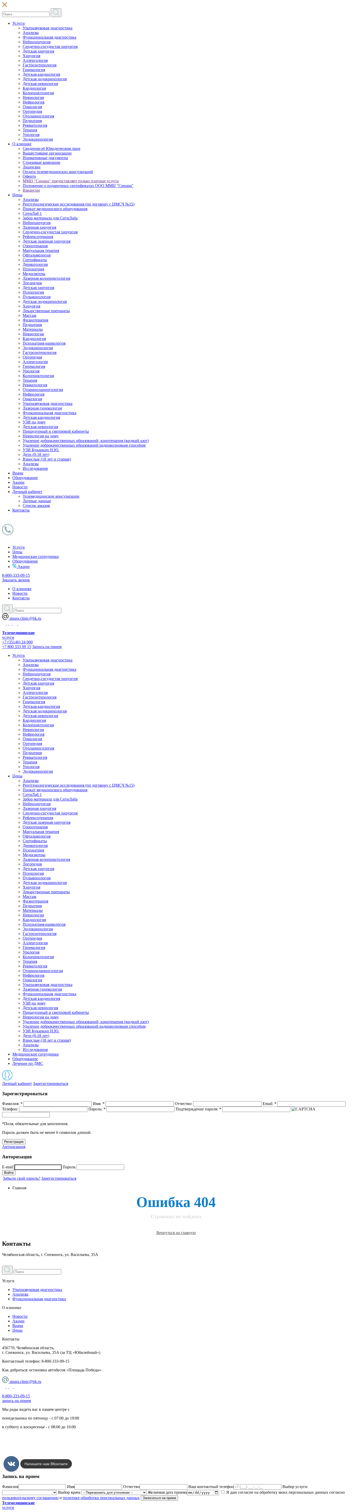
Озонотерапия (35, 246)
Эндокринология (38, 139)
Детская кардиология (41, 74)
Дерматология (35, 264)
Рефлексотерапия (38, 236)
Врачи (17, 473)
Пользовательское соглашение (28, 1444)
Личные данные (37, 501)
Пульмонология (37, 297)
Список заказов (36, 505)
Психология (33, 292)
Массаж (29, 315)
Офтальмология (37, 255)
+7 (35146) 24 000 (17, 642)
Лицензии (31, 167)
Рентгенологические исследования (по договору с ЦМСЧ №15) (79, 204)
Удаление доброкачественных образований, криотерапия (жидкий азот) (86, 440)
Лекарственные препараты (46, 311)
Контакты (21, 510)
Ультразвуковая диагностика (47, 28)
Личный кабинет (27, 491)
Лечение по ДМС (27, 1063)
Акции (18, 482)
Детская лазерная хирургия (46, 241)
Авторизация (13, 1146)
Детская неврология (40, 83)
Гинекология (34, 69)
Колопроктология (38, 93)
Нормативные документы (45, 158)
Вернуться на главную (176, 1232)
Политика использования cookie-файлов (37, 1453)
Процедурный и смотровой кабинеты (56, 431)
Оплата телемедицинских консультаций (58, 171)
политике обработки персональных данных (101, 1498)
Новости (20, 487)
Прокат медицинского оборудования (55, 209)
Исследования (35, 468)
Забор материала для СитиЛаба (50, 218)
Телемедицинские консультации (51, 496)
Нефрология (33, 102)
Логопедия (32, 283)
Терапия (30, 130)
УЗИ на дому (34, 422)
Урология (31, 134)
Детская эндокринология (45, 79)
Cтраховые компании (41, 162)
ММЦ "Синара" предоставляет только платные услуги (71, 181)
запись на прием (16, 1400)
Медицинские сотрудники (35, 556)
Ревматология (35, 125)
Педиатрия (32, 120)
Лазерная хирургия (39, 227)
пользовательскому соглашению (30, 1498)
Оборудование (25, 477)
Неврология (33, 97)
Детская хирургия (38, 51)
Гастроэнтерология (39, 65)
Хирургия (31, 56)
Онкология (32, 107)
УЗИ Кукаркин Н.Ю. (41, 450)
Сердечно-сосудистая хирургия (50, 46)
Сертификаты (35, 260)
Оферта (29, 176)
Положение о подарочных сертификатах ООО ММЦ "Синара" (78, 185)
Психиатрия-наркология (44, 343)
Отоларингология (38, 116)
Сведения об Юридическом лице (51, 148)
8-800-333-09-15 (16, 575)
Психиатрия (33, 269)
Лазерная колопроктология (46, 278)
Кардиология (34, 88)
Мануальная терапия (41, 250)
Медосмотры (34, 273)
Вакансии (31, 190)
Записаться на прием (159, 1498)
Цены (17, 195)
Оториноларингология (43, 389)
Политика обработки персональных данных (41, 1435)
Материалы (33, 329)
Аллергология (35, 60)
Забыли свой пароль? (21, 1178)
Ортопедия (32, 111)
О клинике (21, 144)
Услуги (18, 23)
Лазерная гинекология (42, 408)
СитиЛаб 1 (32, 213)
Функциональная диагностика (49, 37)
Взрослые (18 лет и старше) (47, 459)
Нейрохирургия (37, 42)
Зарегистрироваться (50, 1083)
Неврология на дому (41, 436)
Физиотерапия (35, 320)
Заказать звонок (16, 580)
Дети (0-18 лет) (36, 454)
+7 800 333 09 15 (16, 646)
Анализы (31, 32)
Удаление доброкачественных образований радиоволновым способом (84, 445)
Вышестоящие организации (47, 153)
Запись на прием (47, 646)
